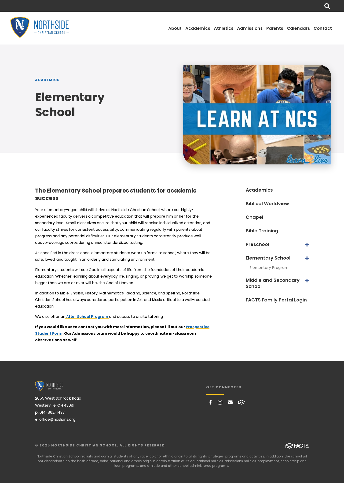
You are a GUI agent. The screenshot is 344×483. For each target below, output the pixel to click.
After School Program (87, 316)
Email (230, 402)
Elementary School (268, 258)
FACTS (241, 402)
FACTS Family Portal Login (276, 300)
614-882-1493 (52, 412)
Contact (323, 28)
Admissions (250, 28)
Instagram (220, 402)
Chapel (254, 217)
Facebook (210, 402)
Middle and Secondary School (273, 283)
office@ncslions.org (57, 419)
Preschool (257, 244)
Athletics (223, 28)
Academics (197, 28)
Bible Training (262, 231)
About (175, 28)
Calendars (298, 28)
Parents (274, 28)
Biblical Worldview (267, 204)
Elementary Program (268, 267)
